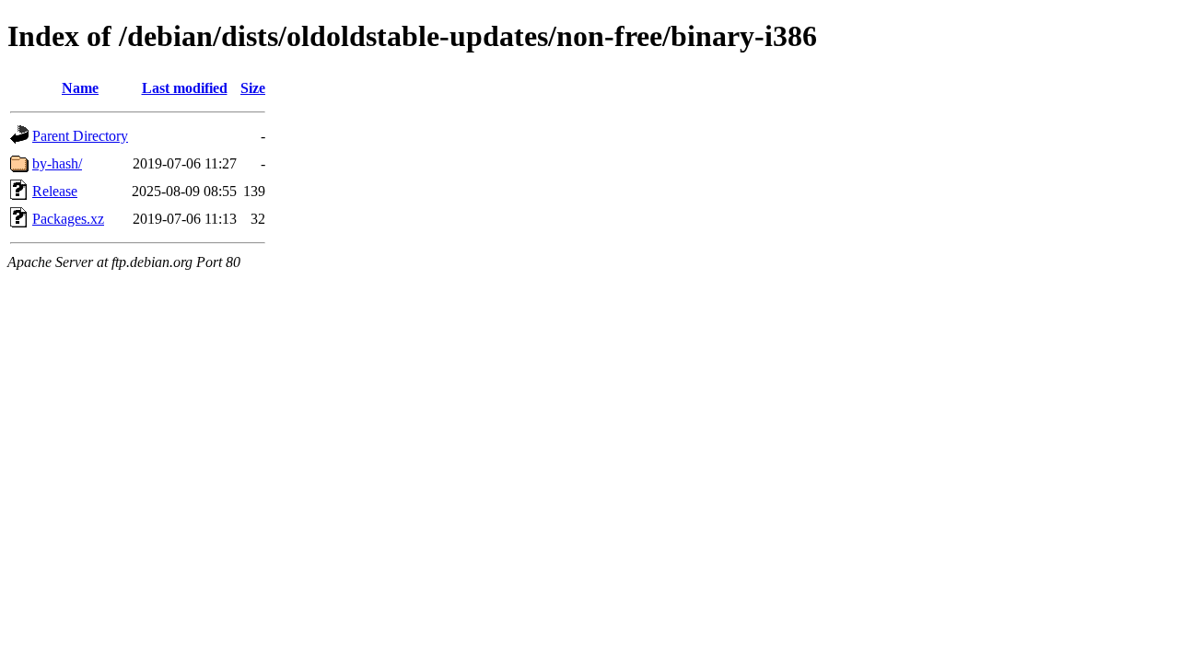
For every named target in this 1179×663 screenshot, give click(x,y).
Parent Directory (80, 136)
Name (80, 88)
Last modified (185, 88)
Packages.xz (68, 219)
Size (252, 88)
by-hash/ (57, 163)
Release (54, 191)
